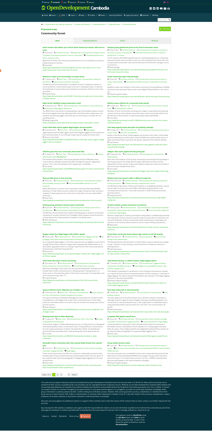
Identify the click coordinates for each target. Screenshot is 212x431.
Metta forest (67, 108)
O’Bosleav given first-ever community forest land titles (63, 151)
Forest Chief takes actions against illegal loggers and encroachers (67, 127)
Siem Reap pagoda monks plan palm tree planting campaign (130, 127)
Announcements (90, 41)
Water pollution (118, 82)
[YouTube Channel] (161, 9)
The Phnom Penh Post (62, 53)
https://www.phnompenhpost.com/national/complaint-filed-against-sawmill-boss (137, 336)
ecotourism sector (53, 58)
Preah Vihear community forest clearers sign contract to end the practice (135, 234)
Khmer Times (63, 79)
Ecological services (99, 53)
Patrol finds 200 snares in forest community (59, 261)
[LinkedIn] (157, 9)
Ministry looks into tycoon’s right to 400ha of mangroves (129, 178)
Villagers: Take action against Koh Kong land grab (126, 151)
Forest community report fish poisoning (122, 77)
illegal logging (58, 108)
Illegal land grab (112, 157)
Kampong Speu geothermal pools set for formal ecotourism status (132, 47)
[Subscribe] (165, 9)
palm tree (124, 133)
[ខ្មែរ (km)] (168, 2)
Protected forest (159, 154)
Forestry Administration (150, 322)
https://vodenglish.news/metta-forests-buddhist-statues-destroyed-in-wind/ (71, 123)
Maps (82, 15)
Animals (73, 292)
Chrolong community (131, 183)
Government (78, 55)
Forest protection (99, 24)
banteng (99, 319)
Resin (63, 183)
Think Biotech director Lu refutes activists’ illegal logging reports (132, 261)
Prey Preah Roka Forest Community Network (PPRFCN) (141, 348)
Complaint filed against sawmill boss (121, 316)
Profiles (92, 15)
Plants (115, 133)
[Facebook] (151, 9)
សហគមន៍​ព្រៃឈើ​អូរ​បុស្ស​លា (60, 157)
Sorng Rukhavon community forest (53, 322)
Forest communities (155, 210)
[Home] (42, 24)
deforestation (49, 108)
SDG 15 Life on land (87, 319)
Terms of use (74, 416)
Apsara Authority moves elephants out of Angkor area (63, 290)
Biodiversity (76, 53)
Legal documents (132, 15)
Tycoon (153, 183)
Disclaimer (63, 416)
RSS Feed (166, 29)
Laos (64, 2)
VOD (61, 106)
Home (46, 15)
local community (84, 210)
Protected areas (114, 24)
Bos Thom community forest (51, 295)
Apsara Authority (97, 292)
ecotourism (161, 53)
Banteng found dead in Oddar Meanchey (58, 316)
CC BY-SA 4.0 (138, 382)
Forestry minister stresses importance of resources (126, 205)
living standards (73, 210)
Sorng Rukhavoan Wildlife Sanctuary (137, 82)
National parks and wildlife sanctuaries (119, 266)
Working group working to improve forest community (63, 205)
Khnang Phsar (111, 55)
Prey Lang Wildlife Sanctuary (153, 266)
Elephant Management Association (71, 295)
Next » (74, 375)
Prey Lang (88, 239)
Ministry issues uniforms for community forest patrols (128, 103)
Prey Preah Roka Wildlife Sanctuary (79, 183)
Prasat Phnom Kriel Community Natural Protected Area (67, 239)
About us (45, 416)
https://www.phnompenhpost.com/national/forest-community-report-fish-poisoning (138, 96)
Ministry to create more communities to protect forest (63, 77)
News (103, 15)
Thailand (82, 2)
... (63, 63)
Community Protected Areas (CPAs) (146, 53)
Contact (54, 416)
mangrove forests (144, 183)
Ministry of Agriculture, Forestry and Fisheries (131, 210)
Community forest (129, 24)
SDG (63, 15)
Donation (86, 416)
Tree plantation (132, 133)
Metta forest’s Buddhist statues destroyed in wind (62, 103)
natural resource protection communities (66, 82)
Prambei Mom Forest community (84, 266)
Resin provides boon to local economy (57, 178)
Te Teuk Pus (120, 55)
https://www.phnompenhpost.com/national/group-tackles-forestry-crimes (134, 365)
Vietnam (91, 2)
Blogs (156, 15)
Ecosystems (47, 55)
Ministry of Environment (153, 106)
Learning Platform (115, 15)
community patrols (120, 108)
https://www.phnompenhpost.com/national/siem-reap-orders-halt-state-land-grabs (138, 312)
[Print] (168, 9)
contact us (146, 401)
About (53, 15)
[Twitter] (154, 9)
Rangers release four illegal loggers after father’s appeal (64, 234)
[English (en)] (165, 2)
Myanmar (73, 2)
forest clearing (160, 237)
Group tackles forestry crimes (118, 343)
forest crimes (120, 348)
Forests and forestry (82, 24)
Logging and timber (92, 237)
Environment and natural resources (59, 24)
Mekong (46, 2)
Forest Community (61, 210)
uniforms (130, 108)
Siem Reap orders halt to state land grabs (123, 290)
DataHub (145, 15)
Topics (73, 15)
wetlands (117, 295)
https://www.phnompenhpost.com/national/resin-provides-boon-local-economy (72, 200)
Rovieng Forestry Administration (117, 239)
